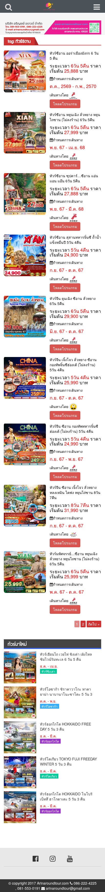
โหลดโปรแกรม (65, 103)
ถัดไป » (94, 624)
